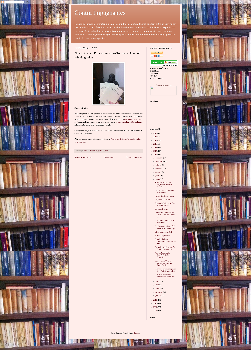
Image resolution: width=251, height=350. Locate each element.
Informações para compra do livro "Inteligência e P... (165, 270)
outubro (158, 165)
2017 (155, 136)
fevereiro (159, 292)
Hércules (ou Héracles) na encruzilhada (164, 191)
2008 (155, 310)
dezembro (159, 157)
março (158, 288)
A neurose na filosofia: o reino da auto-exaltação (164, 275)
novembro (159, 161)
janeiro (158, 295)
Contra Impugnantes (100, 12)
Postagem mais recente (83, 157)
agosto (158, 172)
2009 (155, 307)
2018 (155, 133)
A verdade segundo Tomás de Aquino (164, 221)
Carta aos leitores (161, 209)
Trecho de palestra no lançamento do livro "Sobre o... (163, 184)
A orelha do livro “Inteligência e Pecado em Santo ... (165, 241)
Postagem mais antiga (134, 157)
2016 (155, 140)
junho (157, 179)
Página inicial (109, 157)
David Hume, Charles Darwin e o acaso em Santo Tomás (163, 263)
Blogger (136, 333)
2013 (155, 151)
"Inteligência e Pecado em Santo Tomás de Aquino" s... (165, 214)
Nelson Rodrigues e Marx (164, 196)
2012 (155, 154)
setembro (159, 168)
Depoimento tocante (162, 199)
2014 (155, 147)
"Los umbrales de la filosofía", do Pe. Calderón (162, 255)
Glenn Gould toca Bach (163, 232)
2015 (155, 144)
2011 (155, 300)
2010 (155, 303)
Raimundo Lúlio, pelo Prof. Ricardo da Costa (165, 204)
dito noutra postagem (133, 119)
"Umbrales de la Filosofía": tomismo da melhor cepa (165, 227)
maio (157, 281)
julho (157, 175)
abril (157, 284)
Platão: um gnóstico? (162, 235)
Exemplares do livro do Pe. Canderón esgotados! (165, 248)
